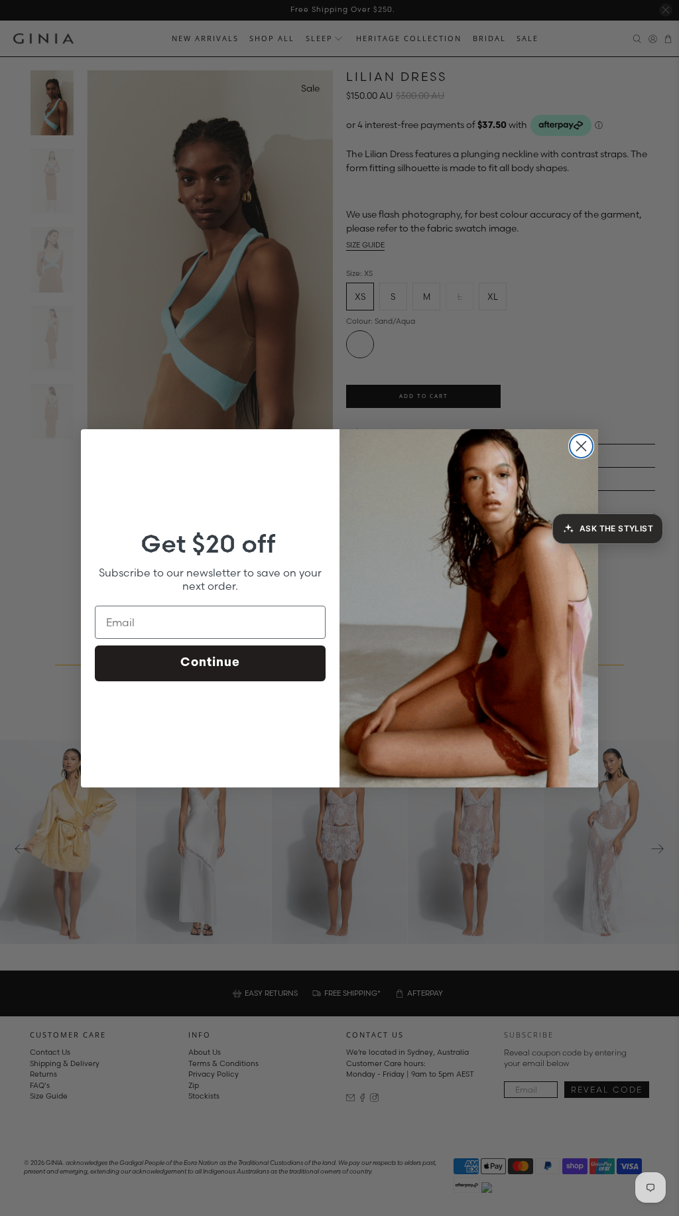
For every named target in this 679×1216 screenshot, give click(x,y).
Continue (210, 663)
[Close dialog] (581, 446)
